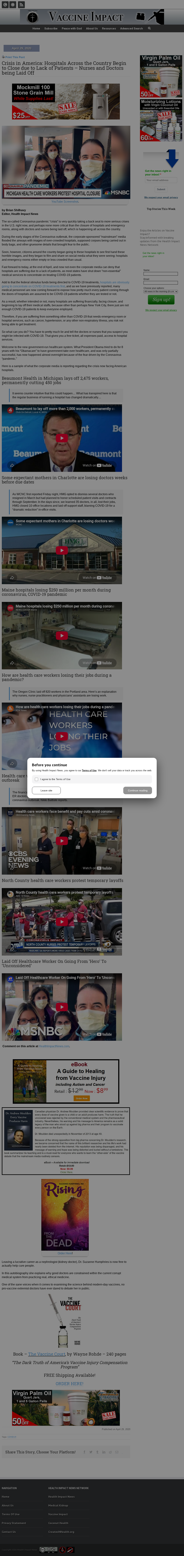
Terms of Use (89, 770)
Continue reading (138, 790)
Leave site (46, 790)
